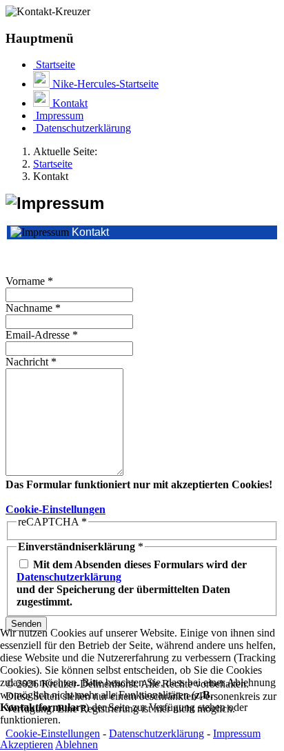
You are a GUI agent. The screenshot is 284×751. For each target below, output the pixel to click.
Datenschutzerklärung (69, 577)
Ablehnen (76, 744)
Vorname (29, 281)
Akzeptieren (26, 744)
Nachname (33, 308)
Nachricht (31, 362)
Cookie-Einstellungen (55, 509)
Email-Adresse (42, 335)
